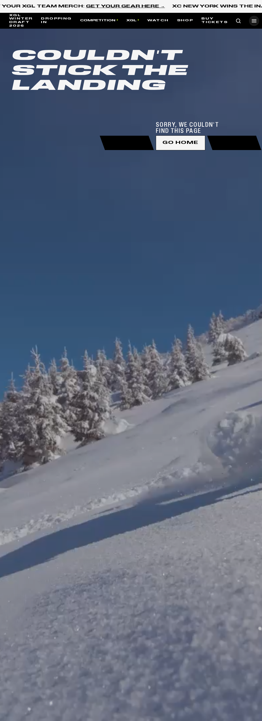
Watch (158, 20)
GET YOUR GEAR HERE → (125, 6)
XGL (131, 20)
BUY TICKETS (214, 20)
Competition (97, 20)
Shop (185, 20)
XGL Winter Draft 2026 (21, 20)
